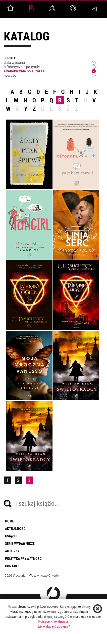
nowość (10, 75)
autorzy (12, 551)
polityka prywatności (24, 559)
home (9, 521)
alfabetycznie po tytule (22, 67)
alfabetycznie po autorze (24, 71)
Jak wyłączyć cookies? (53, 627)
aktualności (15, 529)
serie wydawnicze (20, 544)
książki (11, 536)
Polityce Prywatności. (53, 622)
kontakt (12, 566)
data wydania (14, 63)
